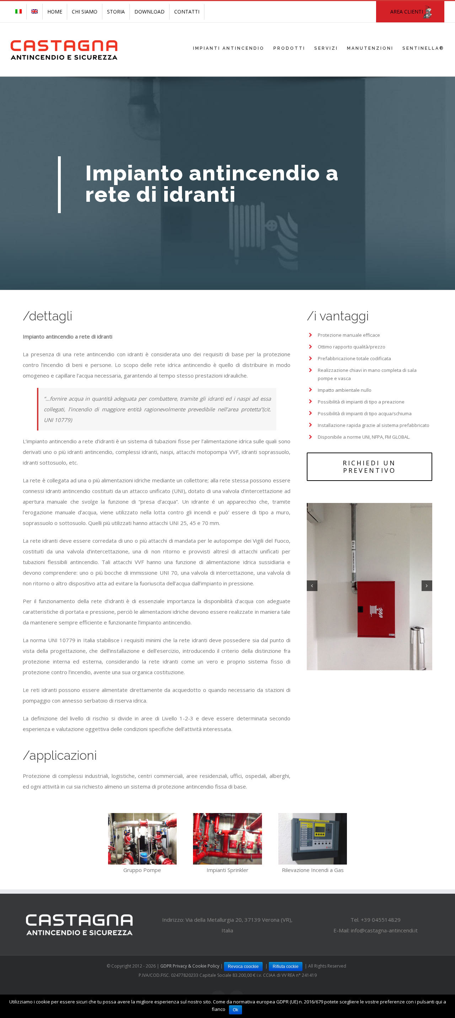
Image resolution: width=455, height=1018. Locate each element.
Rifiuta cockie (286, 966)
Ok (235, 1009)
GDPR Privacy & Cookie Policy (190, 966)
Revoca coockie (243, 966)
